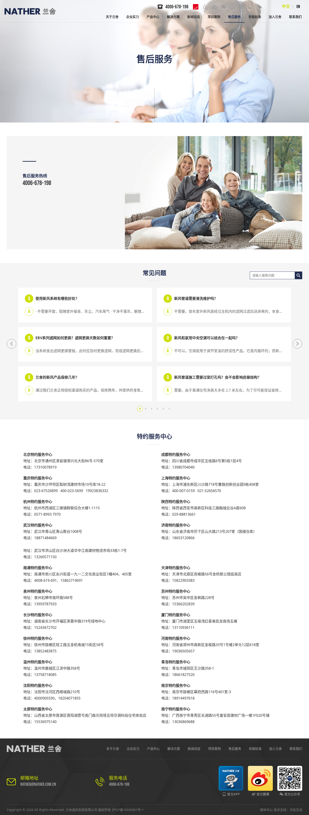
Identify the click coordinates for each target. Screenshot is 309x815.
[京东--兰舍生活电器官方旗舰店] (214, 7)
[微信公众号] (259, 7)
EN (298, 6)
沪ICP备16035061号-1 (128, 810)
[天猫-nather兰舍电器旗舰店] (232, 7)
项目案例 (214, 748)
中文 (286, 6)
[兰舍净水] (205, 7)
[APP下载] (250, 7)
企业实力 (133, 748)
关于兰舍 (112, 748)
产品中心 (153, 748)
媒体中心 (266, 810)
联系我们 (296, 748)
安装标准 (255, 748)
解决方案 (173, 748)
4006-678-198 (37, 183)
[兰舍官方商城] (241, 7)
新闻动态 (194, 748)
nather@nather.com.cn (38, 784)
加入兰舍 (275, 748)
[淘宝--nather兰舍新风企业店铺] (223, 7)
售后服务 (234, 748)
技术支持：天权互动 (288, 810)
